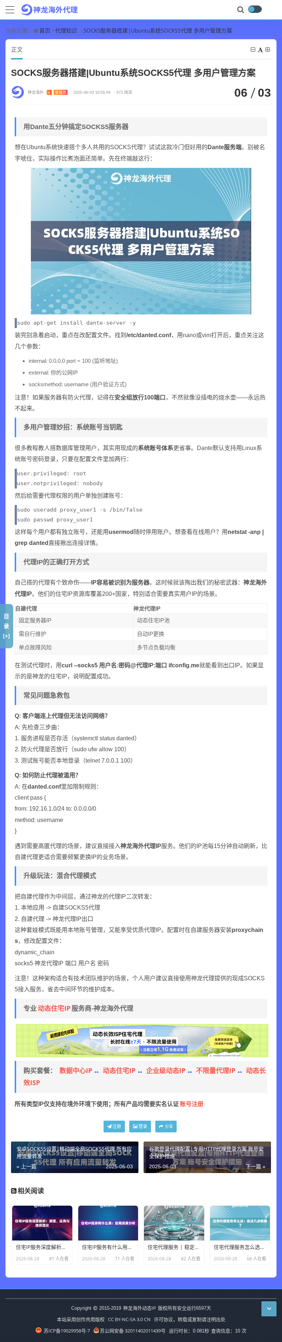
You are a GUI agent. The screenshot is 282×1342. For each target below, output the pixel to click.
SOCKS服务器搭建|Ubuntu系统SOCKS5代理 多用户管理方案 (157, 30)
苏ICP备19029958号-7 (66, 1330)
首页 (44, 30)
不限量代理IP (215, 1070)
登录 (142, 1126)
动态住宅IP (54, 1008)
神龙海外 (47, 92)
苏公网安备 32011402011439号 (133, 1330)
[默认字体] (261, 49)
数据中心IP (75, 1070)
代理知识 (66, 30)
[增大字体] (268, 49)
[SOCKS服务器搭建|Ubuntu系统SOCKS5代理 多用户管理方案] (141, 240)
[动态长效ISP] (142, 1040)
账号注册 (191, 1104)
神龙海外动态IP (139, 1308)
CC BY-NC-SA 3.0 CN (129, 1319)
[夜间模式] (254, 9)
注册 (116, 1126)
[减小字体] (253, 49)
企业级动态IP (165, 1070)
